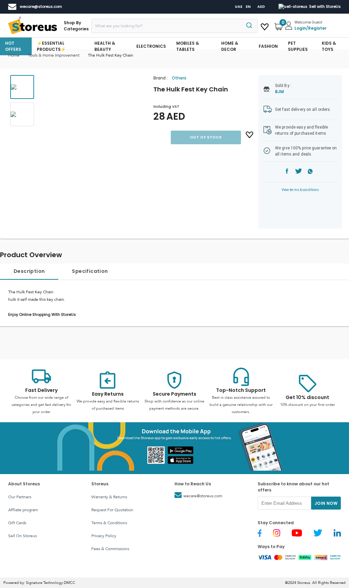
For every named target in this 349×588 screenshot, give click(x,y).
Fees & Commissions (110, 549)
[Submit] (250, 25)
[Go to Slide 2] (22, 114)
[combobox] (174, 26)
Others (179, 78)
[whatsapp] (310, 172)
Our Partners (19, 497)
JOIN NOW (326, 503)
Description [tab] (29, 271)
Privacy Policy (103, 536)
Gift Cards (17, 523)
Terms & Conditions (109, 523)
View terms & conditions (300, 190)
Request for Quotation (112, 510)
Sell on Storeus (22, 536)
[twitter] (298, 172)
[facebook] (287, 172)
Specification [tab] (90, 271)
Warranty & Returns (109, 497)
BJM (279, 91)
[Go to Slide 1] (22, 87)
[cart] (265, 25)
